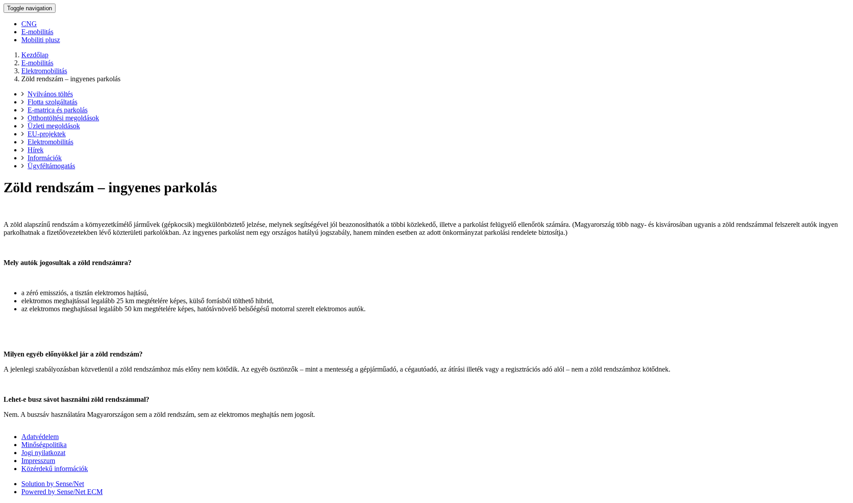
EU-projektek (47, 134)
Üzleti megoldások (54, 126)
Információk (45, 158)
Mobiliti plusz (40, 40)
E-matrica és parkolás (58, 110)
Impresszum (38, 460)
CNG (29, 24)
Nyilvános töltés (50, 94)
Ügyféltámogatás (51, 166)
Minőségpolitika (44, 444)
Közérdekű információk (54, 468)
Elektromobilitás (44, 71)
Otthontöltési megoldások (63, 118)
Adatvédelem (40, 436)
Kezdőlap (34, 55)
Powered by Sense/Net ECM (62, 491)
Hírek (36, 150)
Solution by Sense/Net (52, 483)
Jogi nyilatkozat (43, 452)
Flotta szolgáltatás (52, 102)
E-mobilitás (37, 32)
